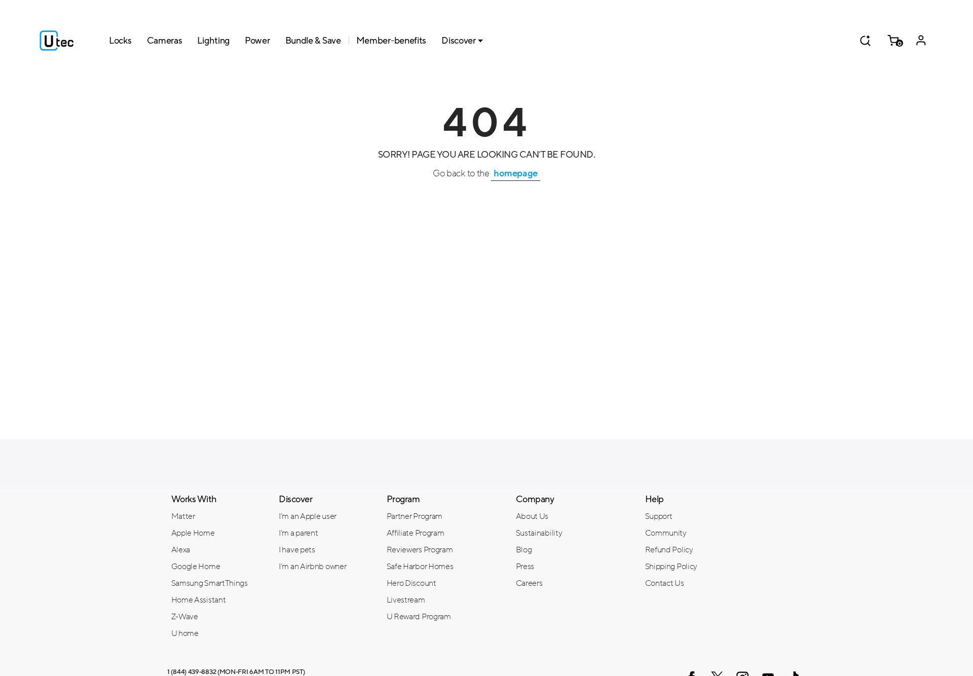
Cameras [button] (164, 40)
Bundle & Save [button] (313, 40)
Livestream (406, 600)
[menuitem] (217, 515)
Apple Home (193, 533)
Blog (524, 549)
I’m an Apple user (307, 516)
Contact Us (664, 583)
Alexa (181, 549)
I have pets (297, 549)
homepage (516, 173)
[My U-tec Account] (921, 40)
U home (185, 633)
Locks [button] (120, 40)
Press (525, 566)
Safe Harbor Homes (420, 566)
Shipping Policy (671, 566)
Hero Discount (411, 583)
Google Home (195, 566)
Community (666, 533)
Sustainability (539, 533)
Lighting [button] (213, 40)
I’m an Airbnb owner (312, 566)
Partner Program (415, 516)
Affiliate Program (415, 533)
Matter (183, 516)
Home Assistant (198, 600)
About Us (532, 516)
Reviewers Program (420, 549)
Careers (529, 583)
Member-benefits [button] (391, 40)
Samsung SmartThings (209, 583)
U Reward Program (419, 616)
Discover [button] (458, 40)
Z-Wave (184, 616)
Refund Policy (669, 549)
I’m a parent (298, 533)
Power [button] (257, 40)
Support (658, 516)
